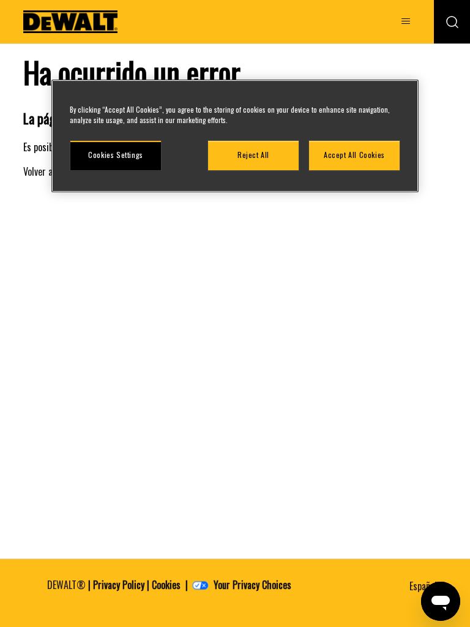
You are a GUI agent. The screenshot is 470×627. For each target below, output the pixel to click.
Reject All (253, 154)
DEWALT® (66, 584)
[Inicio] (70, 21)
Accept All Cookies (354, 154)
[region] (235, 136)
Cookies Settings (115, 154)
